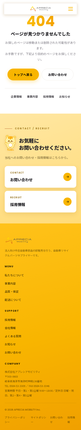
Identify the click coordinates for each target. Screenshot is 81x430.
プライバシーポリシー (15, 419)
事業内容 (32, 96)
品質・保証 (11, 291)
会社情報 (10, 328)
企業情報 (16, 96)
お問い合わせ (57, 74)
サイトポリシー (38, 419)
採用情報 (48, 96)
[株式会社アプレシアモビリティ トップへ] (41, 9)
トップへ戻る (23, 74)
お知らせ (64, 96)
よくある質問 (13, 336)
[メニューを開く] (72, 9)
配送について (13, 300)
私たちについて (14, 275)
